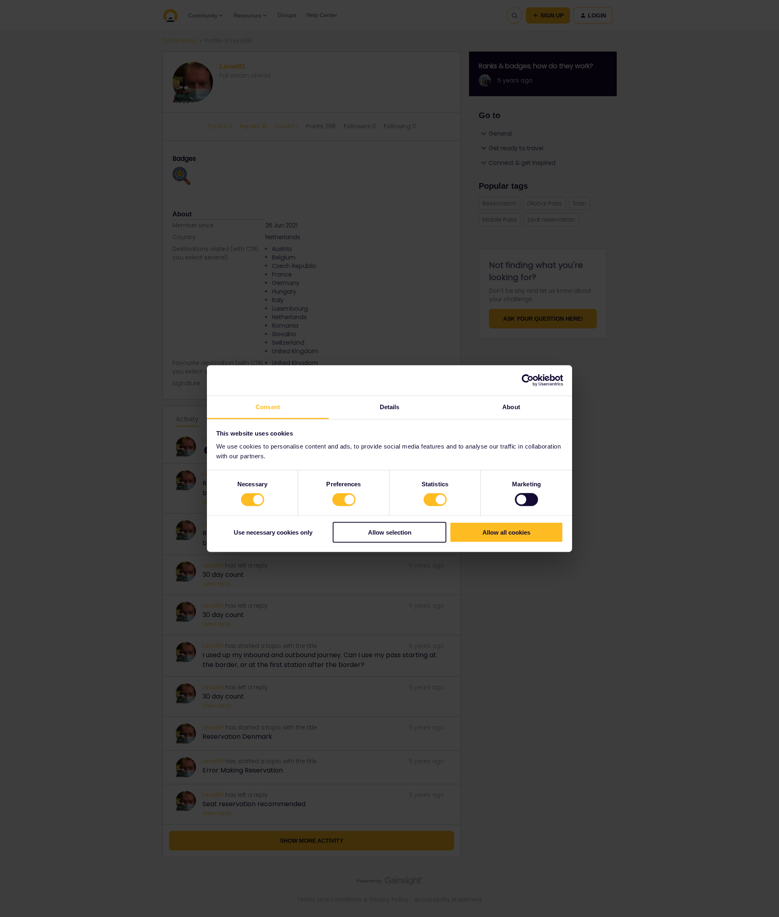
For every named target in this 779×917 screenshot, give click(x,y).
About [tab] (511, 406)
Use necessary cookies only (273, 532)
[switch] (343, 499)
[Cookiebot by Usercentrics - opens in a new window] (527, 380)
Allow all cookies (506, 532)
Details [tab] (390, 406)
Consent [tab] (268, 406)
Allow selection (389, 532)
